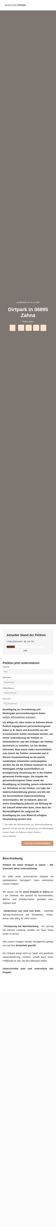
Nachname (7, 677)
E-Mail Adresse (8, 688)
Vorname (6, 667)
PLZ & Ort (6, 699)
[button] (50, 5)
